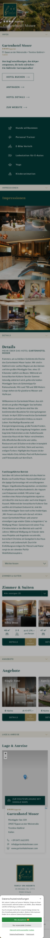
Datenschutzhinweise (17, 934)
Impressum (30, 934)
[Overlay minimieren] (40, 898)
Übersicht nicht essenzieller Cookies (22, 930)
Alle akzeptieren (20, 920)
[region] (22, 908)
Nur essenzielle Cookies (22, 925)
